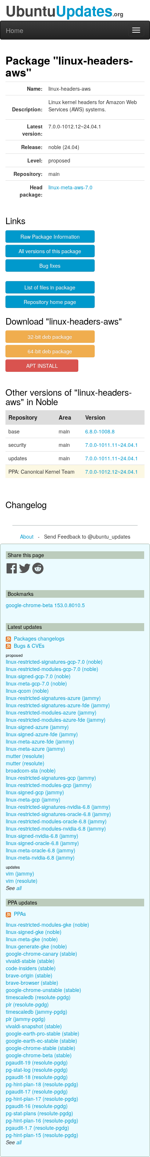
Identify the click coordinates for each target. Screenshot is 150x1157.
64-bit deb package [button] (50, 351)
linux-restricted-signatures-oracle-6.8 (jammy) (58, 814)
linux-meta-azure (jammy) (35, 748)
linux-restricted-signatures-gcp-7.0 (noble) (54, 661)
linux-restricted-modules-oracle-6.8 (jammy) (56, 821)
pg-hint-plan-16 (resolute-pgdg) (42, 1120)
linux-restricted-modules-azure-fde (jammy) (56, 719)
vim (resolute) (22, 880)
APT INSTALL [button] (42, 365)
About (26, 536)
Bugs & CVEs (29, 645)
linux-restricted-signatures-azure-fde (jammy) (58, 705)
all (18, 888)
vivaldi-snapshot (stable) (34, 1026)
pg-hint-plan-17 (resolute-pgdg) (42, 1098)
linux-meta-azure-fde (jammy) (40, 741)
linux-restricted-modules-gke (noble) (47, 924)
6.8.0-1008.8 (100, 431)
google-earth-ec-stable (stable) (41, 1040)
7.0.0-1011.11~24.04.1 (111, 444)
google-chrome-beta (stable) (39, 1055)
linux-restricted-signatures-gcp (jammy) (51, 777)
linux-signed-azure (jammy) (37, 726)
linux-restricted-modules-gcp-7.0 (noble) (52, 668)
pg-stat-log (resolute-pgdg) (37, 1069)
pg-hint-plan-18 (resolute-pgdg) (42, 1084)
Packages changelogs (39, 638)
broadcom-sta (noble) (31, 770)
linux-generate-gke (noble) (36, 946)
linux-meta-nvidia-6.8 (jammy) (40, 857)
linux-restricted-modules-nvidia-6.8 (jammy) (56, 828)
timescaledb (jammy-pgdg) (36, 1011)
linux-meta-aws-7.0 (70, 187)
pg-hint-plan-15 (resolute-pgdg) (42, 1135)
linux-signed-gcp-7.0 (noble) (38, 676)
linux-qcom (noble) (27, 690)
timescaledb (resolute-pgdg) (38, 997)
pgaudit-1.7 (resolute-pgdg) (37, 1127)
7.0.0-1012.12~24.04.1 (111, 471)
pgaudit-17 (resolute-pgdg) (37, 1091)
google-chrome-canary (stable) (41, 953)
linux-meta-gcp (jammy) (33, 799)
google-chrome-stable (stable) (40, 1047)
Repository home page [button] (50, 301)
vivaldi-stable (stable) (30, 960)
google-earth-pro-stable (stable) (42, 1033)
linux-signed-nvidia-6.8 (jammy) (42, 835)
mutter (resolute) (25, 755)
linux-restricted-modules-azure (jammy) (51, 712)
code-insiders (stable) (31, 968)
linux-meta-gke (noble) (32, 939)
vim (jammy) (20, 873)
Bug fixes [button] (49, 265)
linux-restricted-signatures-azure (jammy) (53, 697)
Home (14, 30)
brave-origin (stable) (29, 975)
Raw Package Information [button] (50, 236)
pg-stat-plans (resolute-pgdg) (39, 1113)
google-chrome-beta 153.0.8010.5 (45, 605)
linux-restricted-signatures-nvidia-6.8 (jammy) (58, 806)
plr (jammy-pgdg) (26, 1018)
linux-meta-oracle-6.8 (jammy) (40, 850)
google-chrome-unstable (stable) (43, 989)
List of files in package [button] (49, 287)
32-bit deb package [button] (50, 336)
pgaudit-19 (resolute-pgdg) (37, 1062)
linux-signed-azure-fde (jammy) (42, 734)
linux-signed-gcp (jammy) (35, 792)
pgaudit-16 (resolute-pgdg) (37, 1105)
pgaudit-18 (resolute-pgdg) (37, 1076)
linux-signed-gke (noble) (34, 931)
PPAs (20, 913)
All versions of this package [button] (50, 251)
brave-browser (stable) (32, 982)
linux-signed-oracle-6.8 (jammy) (42, 843)
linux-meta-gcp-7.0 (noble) (36, 683)
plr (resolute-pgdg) (27, 1004)
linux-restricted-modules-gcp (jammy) (49, 785)
